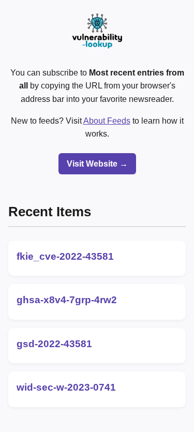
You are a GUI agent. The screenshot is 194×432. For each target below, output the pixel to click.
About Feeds (106, 120)
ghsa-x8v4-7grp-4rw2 (67, 299)
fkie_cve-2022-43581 (65, 256)
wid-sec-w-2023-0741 (66, 387)
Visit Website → (97, 163)
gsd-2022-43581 (54, 343)
